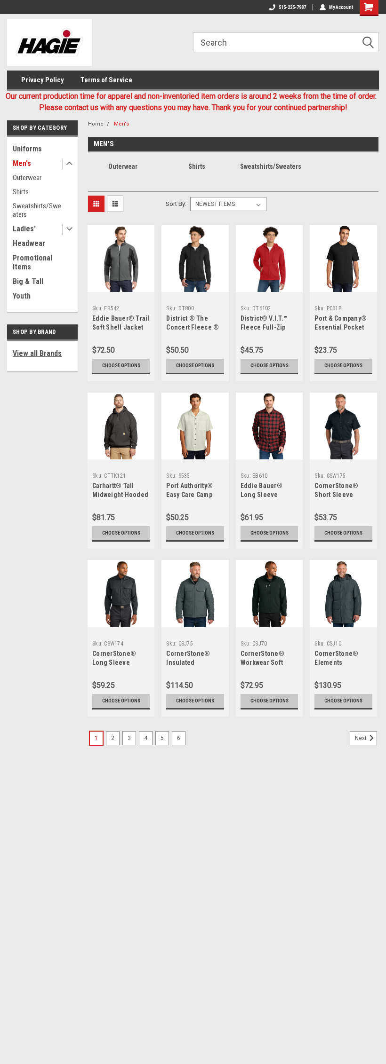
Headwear (29, 243)
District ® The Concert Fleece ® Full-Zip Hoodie (192, 327)
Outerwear (27, 177)
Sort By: (176, 203)
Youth (22, 296)
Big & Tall (28, 281)
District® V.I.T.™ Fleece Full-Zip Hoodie (264, 327)
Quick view (121, 284)
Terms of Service (106, 80)
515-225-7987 (292, 7)
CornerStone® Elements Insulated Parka (337, 662)
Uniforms (27, 148)
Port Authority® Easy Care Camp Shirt (189, 494)
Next (361, 738)
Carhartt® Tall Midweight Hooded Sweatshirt (120, 494)
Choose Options (121, 365)
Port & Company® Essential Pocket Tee (340, 327)
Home (96, 124)
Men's (22, 163)
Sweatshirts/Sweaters (37, 210)
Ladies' (24, 228)
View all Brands (37, 353)
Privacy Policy (42, 80)
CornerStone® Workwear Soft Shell (262, 662)
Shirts (21, 192)
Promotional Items (32, 262)
